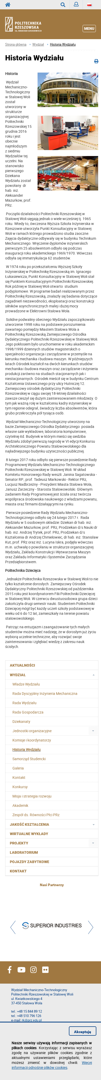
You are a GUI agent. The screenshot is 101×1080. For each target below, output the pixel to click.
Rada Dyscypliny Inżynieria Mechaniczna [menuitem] (44, 693)
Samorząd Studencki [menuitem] (29, 758)
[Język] (89, 4)
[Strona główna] (28, 24)
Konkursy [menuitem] (20, 786)
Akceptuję (82, 1032)
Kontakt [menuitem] (18, 777)
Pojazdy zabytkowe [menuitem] (29, 862)
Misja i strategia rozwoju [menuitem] (32, 796)
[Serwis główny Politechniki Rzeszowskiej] (9, 4)
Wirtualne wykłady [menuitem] (29, 834)
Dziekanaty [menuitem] (21, 721)
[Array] (52, 926)
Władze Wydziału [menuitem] (26, 684)
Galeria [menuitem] (18, 768)
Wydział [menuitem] (18, 675)
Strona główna (15, 44)
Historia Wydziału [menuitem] (26, 749)
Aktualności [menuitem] (22, 665)
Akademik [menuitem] (20, 805)
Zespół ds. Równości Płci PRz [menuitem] (36, 814)
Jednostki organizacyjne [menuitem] (32, 730)
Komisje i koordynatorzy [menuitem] (31, 740)
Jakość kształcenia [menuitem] (29, 824)
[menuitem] (93, 731)
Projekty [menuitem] (19, 843)
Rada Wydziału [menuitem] (24, 702)
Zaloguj (76, 4)
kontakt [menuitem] (18, 871)
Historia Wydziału (63, 44)
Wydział (38, 44)
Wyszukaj (63, 4)
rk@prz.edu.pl (32, 1020)
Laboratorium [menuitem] (24, 852)
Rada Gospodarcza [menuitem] (28, 712)
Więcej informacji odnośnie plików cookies (52, 1065)
